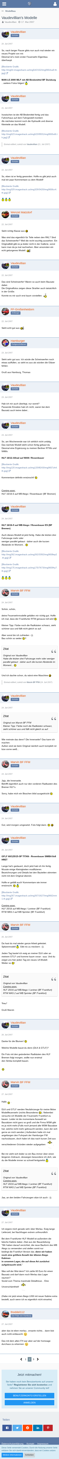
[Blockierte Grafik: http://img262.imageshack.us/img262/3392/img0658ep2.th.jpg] (29, 554)
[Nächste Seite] (38, 1359)
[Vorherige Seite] (21, 1359)
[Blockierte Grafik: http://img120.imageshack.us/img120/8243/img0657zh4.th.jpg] (29, 467)
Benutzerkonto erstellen (29, 1395)
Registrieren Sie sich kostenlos (31, 1384)
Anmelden (29, 1402)
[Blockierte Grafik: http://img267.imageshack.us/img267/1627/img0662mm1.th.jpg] (29, 895)
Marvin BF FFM (33, 682)
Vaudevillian (11, 22)
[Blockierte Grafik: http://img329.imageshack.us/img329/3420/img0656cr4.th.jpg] (29, 189)
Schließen (29, 1455)
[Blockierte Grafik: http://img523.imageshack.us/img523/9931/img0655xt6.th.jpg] (29, 134)
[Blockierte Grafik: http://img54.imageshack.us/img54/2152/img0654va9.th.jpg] (29, 69)
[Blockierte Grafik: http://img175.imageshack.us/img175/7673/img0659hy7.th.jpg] (29, 567)
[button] (4, 3)
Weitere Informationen (12, 1455)
